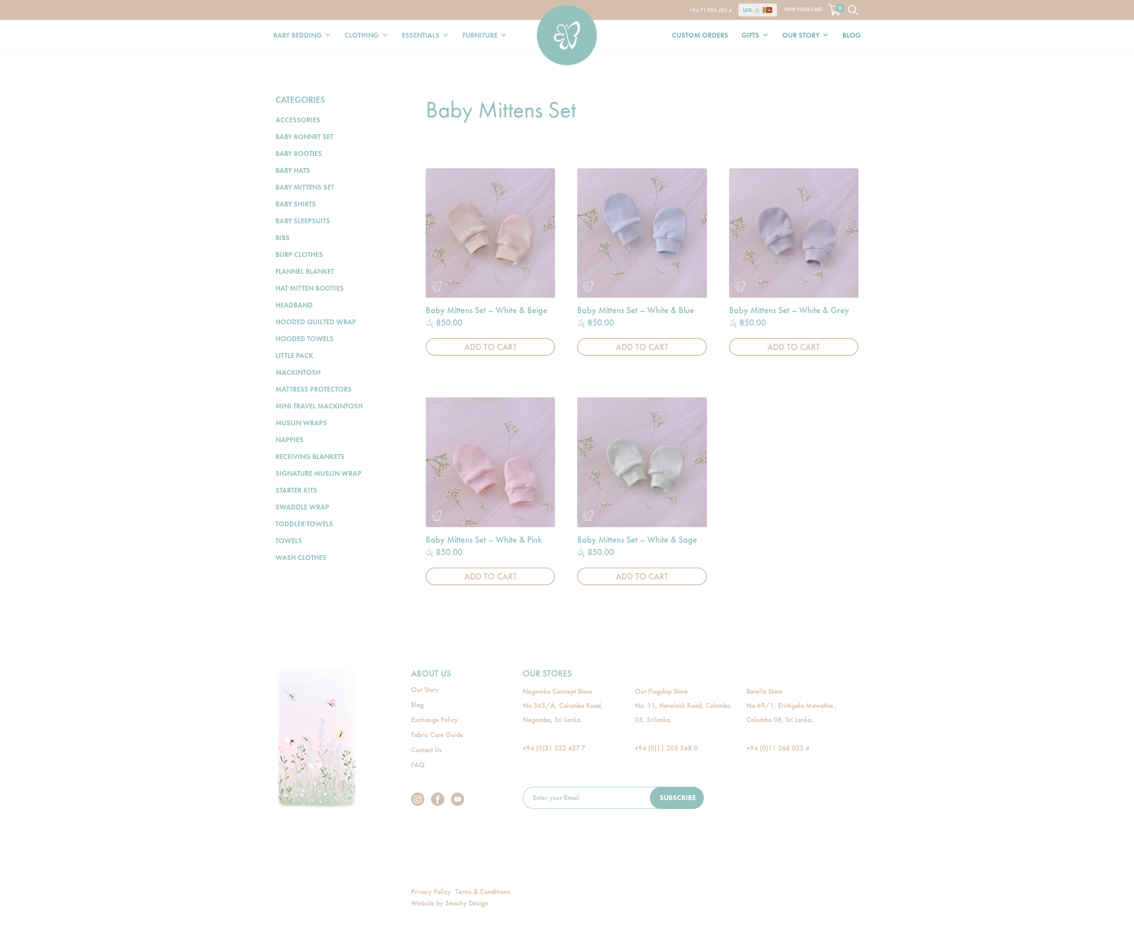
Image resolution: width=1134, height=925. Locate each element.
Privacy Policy (431, 891)
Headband (294, 305)
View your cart (812, 8)
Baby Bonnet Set (304, 136)
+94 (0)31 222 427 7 (554, 748)
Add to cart (490, 347)
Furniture (479, 35)
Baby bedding (297, 35)
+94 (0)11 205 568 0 (666, 748)
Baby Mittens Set (305, 187)
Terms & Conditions (482, 891)
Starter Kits (296, 490)
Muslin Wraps (301, 423)
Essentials (420, 35)
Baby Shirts (296, 204)
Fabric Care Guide (437, 734)
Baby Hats (293, 170)
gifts (750, 35)
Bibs (283, 237)
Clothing (362, 35)
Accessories (298, 119)
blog (852, 35)
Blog (417, 704)
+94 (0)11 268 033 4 (777, 748)
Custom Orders (700, 35)
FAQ (418, 765)
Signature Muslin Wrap (318, 473)
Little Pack (294, 355)
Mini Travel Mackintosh (319, 406)
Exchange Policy (434, 719)
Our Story (800, 35)
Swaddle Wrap (302, 507)
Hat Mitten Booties (310, 288)
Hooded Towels (305, 338)
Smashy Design (466, 903)
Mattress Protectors (314, 389)
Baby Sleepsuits (303, 220)
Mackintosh (298, 372)
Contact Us (426, 749)
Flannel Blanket (305, 271)
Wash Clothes (301, 557)
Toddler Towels (304, 524)
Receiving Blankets (310, 456)
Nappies (289, 439)
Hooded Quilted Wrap (316, 321)
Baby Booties (299, 153)
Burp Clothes (299, 254)
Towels (289, 540)
